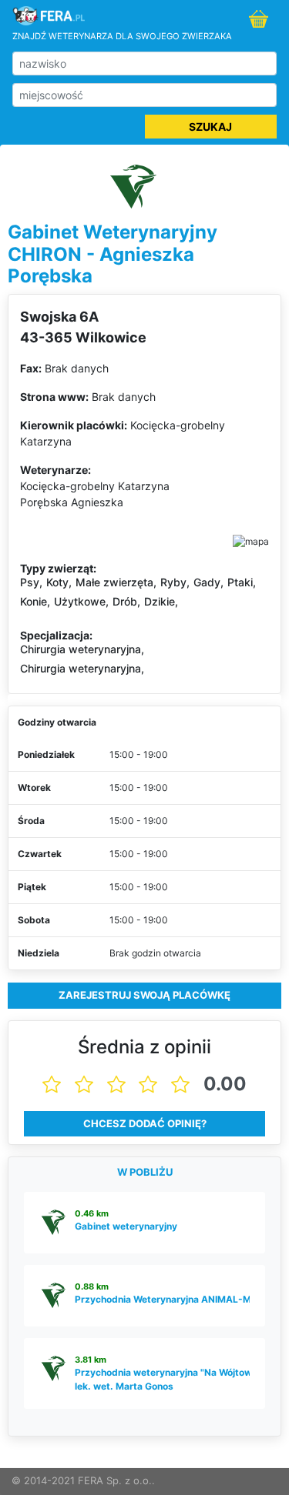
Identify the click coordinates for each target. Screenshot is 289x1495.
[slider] (145, 1084)
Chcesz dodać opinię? (145, 1123)
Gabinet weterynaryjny (126, 1226)
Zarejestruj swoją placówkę (144, 995)
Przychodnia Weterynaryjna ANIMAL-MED (169, 1299)
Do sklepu (260, 20)
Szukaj (210, 126)
